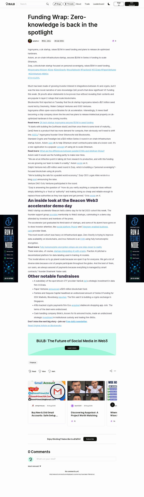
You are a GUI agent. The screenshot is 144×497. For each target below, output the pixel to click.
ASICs (35, 135)
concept (60, 147)
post (35, 179)
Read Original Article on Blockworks (44, 325)
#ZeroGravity (60, 70)
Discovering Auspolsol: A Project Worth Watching (84, 414)
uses (50, 143)
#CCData (96, 70)
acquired (76, 305)
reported (62, 297)
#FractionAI (86, 70)
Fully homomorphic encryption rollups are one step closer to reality (71, 247)
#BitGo (45, 74)
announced (54, 289)
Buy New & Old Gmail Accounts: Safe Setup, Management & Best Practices (44, 414)
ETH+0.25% (34, 78)
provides (54, 214)
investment (48, 317)
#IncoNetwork (73, 70)
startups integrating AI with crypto (70, 251)
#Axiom (43, 70)
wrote (79, 163)
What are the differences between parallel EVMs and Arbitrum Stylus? (72, 151)
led (85, 281)
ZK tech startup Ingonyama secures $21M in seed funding (66, 122)
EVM (82, 239)
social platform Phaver (67, 227)
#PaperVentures (108, 70)
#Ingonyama (33, 70)
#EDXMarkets (35, 74)
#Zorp (50, 70)
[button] (78, 4)
